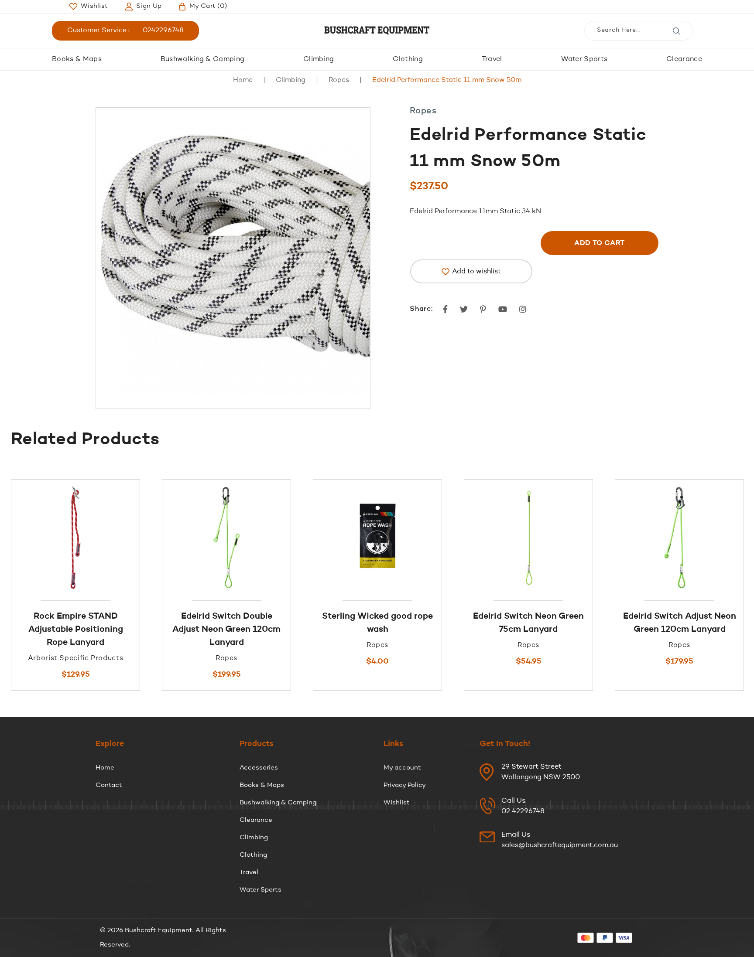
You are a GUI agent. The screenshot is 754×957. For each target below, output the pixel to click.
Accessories (259, 768)
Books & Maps (77, 59)
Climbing (318, 59)
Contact (109, 785)
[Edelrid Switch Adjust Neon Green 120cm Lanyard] (679, 538)
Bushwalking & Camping (203, 59)
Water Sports (584, 59)
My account (402, 768)
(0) (208, 6)
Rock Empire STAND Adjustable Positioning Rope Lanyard (75, 629)
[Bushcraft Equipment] (377, 30)
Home (243, 80)
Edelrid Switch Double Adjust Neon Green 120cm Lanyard (226, 629)
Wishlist (397, 803)
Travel (492, 59)
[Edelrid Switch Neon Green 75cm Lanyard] (528, 538)
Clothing (408, 59)
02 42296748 (523, 811)
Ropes (339, 80)
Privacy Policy (405, 785)
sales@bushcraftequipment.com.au (559, 845)
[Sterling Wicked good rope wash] (377, 538)
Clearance (684, 59)
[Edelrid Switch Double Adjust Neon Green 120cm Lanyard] (226, 538)
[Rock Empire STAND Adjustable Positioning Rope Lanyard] (75, 538)
